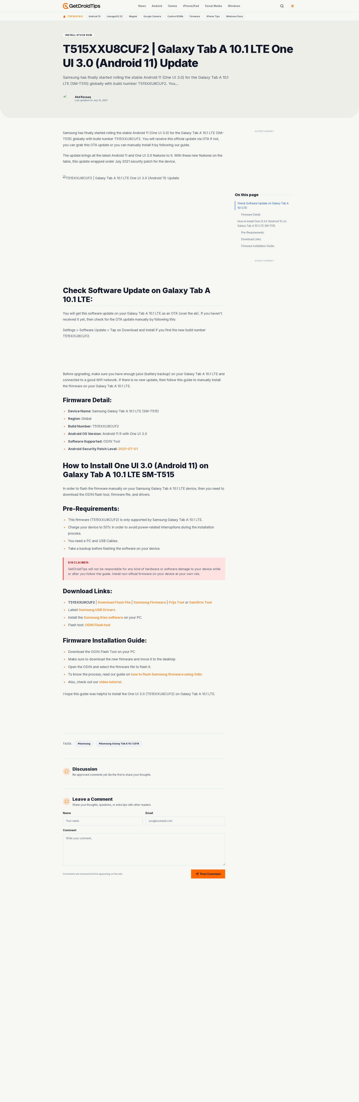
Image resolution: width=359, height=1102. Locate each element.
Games (172, 5)
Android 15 (94, 16)
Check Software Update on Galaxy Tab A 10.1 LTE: (263, 205)
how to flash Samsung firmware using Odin (166, 674)
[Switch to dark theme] (292, 6)
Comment (69, 830)
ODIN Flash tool (97, 625)
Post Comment (210, 873)
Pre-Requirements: (252, 232)
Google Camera (152, 16)
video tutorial (110, 682)
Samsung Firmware (150, 602)
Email (149, 813)
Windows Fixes (234, 16)
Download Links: (251, 239)
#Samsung (84, 743)
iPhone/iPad (191, 5)
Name (67, 813)
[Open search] (282, 6)
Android (157, 5)
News (142, 5)
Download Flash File (114, 602)
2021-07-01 (128, 449)
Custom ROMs (175, 16)
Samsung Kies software (103, 617)
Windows (234, 5)
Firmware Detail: (251, 214)
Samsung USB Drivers (97, 610)
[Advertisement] (144, 355)
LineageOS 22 (115, 16)
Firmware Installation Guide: (257, 245)
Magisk (133, 16)
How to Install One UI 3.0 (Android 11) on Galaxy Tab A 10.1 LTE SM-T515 (261, 223)
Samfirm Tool (200, 602)
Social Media (213, 5)
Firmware (195, 16)
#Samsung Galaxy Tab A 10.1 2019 (119, 743)
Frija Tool (176, 602)
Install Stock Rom (78, 35)
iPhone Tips (213, 16)
